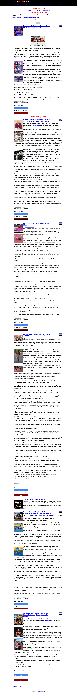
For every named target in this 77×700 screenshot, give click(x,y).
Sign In (21, 112)
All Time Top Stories (43, 12)
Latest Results (35, 10)
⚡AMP (24, 101)
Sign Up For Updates (25, 17)
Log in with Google (22, 107)
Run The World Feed (34, 17)
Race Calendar (34, 4)
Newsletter (43, 4)
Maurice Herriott (36, 125)
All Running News (38, 19)
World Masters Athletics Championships (36, 515)
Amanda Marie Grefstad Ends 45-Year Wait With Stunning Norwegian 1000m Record (35, 614)
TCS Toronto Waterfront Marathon (34, 499)
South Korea (54, 515)
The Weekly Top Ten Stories (34, 12)
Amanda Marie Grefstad (29, 618)
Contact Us (50, 4)
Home (14, 4)
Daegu (48, 515)
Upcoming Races (29, 10)
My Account (17, 4)
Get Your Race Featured (27, 4)
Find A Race (41, 10)
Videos (39, 4)
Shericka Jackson (29, 227)
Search (54, 4)
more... (24, 508)
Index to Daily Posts (17, 17)
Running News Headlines (17, 686)
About (46, 4)
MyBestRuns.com (40, 691)
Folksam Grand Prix (47, 620)
